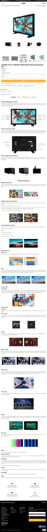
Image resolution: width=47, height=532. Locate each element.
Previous (2, 31)
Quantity (2, 76)
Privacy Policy (13, 509)
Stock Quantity (4, 89)
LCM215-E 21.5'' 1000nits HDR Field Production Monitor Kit (11, 5)
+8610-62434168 (4, 520)
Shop (12, 489)
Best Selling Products (9, 85)
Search (21, 509)
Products (32, 85)
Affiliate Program (23, 511)
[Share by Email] (45, 5)
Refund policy (13, 512)
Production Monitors (26, 85)
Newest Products (19, 85)
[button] (3, 68)
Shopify (14, 530)
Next (44, 31)
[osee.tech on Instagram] (44, 502)
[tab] (13, 97)
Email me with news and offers (34, 517)
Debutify (19, 530)
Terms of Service (14, 511)
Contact (21, 512)
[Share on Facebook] (5, 83)
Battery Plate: (5, 72)
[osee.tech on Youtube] (45, 502)
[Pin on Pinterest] (41, 5)
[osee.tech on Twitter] (1, 0)
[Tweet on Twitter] (40, 5)
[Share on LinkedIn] (43, 5)
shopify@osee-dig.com (4, 518)
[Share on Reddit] (44, 5)
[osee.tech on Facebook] (2, 0)
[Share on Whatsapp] (42, 5)
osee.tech (7, 530)
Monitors (14, 85)
